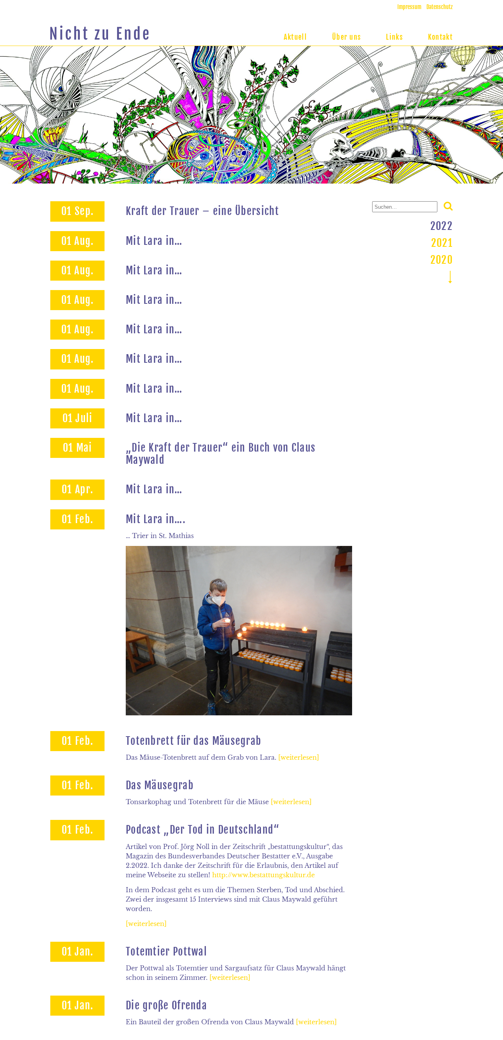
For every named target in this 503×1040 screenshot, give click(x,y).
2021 (442, 243)
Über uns (346, 37)
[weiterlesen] (298, 757)
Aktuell (295, 37)
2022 (441, 226)
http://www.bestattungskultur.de (263, 875)
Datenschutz (439, 7)
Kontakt (440, 37)
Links (394, 37)
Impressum (409, 7)
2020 (441, 260)
